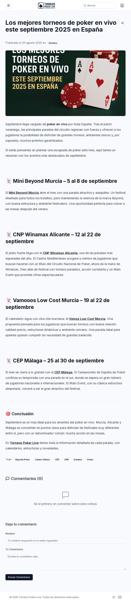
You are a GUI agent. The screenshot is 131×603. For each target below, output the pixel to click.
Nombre (10, 533)
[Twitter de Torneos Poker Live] (114, 597)
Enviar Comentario (19, 577)
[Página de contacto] (119, 597)
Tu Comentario (14, 549)
